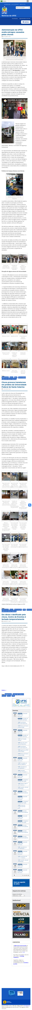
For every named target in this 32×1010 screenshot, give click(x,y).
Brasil (4, 1)
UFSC (15, 377)
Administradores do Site (24, 18)
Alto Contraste (15, 4)
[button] (14, 875)
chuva (11, 377)
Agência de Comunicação (20, 945)
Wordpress (27, 1005)
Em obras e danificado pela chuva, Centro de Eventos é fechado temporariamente (14, 616)
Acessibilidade (7, 4)
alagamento (5, 377)
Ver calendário (25, 875)
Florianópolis (18, 609)
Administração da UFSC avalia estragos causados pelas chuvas (13, 32)
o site (23, 952)
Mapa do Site (22, 4)
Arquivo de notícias (17, 894)
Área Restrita (15, 18)
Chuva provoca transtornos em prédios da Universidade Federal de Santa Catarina (14, 384)
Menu (26, 22)
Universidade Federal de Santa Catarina (14, 378)
